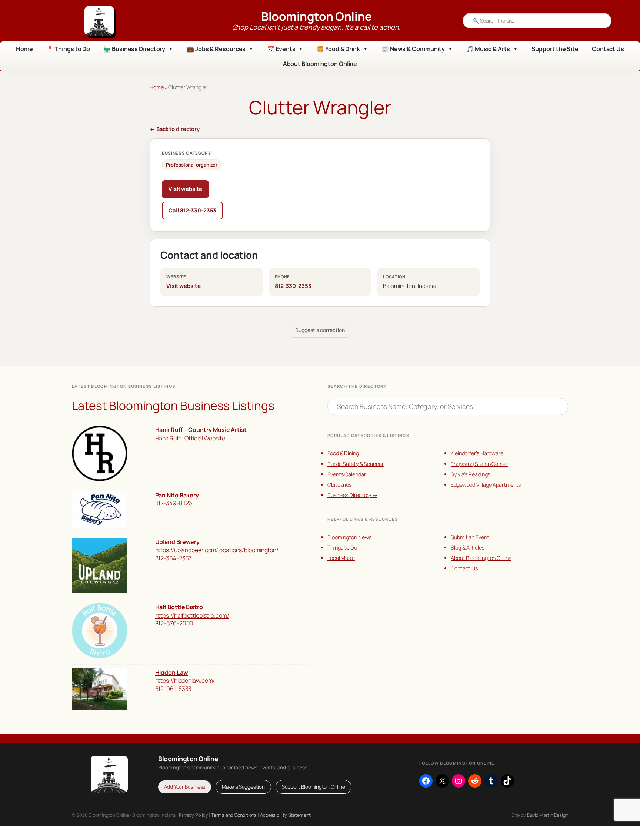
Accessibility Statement (285, 815)
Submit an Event (470, 537)
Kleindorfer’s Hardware (477, 453)
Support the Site (555, 49)
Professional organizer (191, 164)
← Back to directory (175, 128)
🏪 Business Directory (134, 49)
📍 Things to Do (68, 49)
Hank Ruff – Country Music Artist (201, 430)
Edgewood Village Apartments (486, 484)
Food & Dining (343, 453)
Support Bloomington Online (313, 786)
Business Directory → (352, 494)
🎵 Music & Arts (488, 49)
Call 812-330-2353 (192, 210)
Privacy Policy (193, 815)
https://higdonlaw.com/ (185, 680)
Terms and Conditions (234, 815)
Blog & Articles (467, 547)
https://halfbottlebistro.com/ (192, 615)
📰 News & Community (413, 49)
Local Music (341, 557)
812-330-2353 (293, 286)
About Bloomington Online (320, 64)
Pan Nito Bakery (177, 495)
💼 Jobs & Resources (216, 49)
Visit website (185, 188)
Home (24, 49)
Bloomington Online (316, 16)
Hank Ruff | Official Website (190, 438)
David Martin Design (547, 815)
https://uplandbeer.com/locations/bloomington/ (217, 550)
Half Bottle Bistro (179, 607)
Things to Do (342, 547)
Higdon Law (171, 672)
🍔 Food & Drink (338, 49)
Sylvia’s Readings (470, 474)
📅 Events (281, 49)
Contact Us (608, 49)
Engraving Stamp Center (479, 463)
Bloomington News (349, 537)
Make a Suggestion (243, 786)
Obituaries (339, 484)
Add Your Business (184, 786)
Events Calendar (346, 474)
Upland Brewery (177, 542)
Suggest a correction (319, 329)
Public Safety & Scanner (355, 463)
